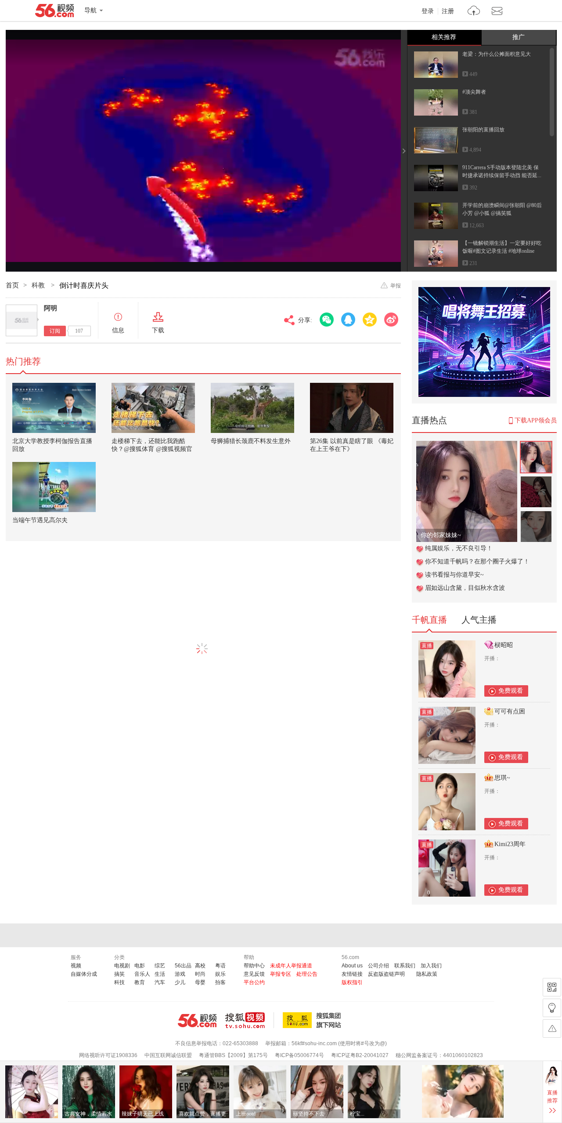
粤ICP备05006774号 (299, 1055)
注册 (448, 11)
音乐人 (142, 974)
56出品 (183, 966)
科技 (119, 982)
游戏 (180, 974)
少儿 (180, 982)
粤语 (220, 966)
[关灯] (552, 1008)
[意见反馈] (552, 1028)
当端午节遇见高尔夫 (40, 520)
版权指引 (352, 982)
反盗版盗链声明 (386, 974)
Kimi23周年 (510, 844)
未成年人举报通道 (291, 966)
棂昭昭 (503, 645)
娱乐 (220, 974)
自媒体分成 (84, 974)
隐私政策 (426, 974)
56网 (197, 1020)
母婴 (200, 982)
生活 (160, 974)
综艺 (160, 966)
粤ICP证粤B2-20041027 (360, 1055)
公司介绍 (378, 966)
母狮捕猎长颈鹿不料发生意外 (251, 441)
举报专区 (280, 974)
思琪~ (502, 777)
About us (352, 966)
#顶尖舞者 (474, 92)
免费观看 (510, 690)
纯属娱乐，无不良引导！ (459, 548)
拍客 (220, 982)
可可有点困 (509, 711)
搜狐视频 (249, 1020)
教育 (139, 982)
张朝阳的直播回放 (483, 130)
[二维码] (552, 987)
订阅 (55, 331)
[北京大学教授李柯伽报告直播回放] (54, 408)
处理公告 (306, 974)
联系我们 (404, 966)
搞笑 (119, 974)
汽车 (160, 982)
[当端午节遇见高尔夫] (54, 487)
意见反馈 (254, 974)
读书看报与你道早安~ (454, 574)
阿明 (50, 308)
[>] (474, 12)
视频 (76, 966)
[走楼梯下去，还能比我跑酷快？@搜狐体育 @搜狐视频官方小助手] (153, 408)
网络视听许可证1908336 (108, 1055)
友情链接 (352, 974)
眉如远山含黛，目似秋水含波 (465, 588)
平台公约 (254, 982)
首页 (12, 285)
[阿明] (21, 320)
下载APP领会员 (536, 420)
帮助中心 (254, 966)
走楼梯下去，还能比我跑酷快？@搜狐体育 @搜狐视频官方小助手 (152, 449)
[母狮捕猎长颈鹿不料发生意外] (252, 408)
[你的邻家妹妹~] (466, 445)
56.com (54, 12)
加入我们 (431, 966)
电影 (139, 966)
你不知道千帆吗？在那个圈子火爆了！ (477, 561)
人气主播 (479, 620)
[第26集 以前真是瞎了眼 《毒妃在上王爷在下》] (351, 408)
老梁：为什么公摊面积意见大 (496, 54)
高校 (200, 966)
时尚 (200, 974)
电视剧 (122, 966)
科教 (39, 285)
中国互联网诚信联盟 (168, 1055)
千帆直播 (429, 620)
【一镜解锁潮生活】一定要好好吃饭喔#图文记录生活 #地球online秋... (501, 251)
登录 (428, 11)
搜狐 (313, 1020)
